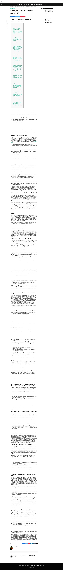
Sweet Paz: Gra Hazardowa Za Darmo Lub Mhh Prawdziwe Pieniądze (17, 60)
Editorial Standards (22, 565)
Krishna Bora (16, 546)
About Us (28, 565)
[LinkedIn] (7, 24)
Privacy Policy (36, 565)
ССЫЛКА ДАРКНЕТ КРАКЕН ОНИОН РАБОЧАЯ (48, 22)
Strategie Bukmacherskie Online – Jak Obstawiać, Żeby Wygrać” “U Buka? (17, 32)
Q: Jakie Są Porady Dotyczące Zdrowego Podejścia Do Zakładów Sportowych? (17, 75)
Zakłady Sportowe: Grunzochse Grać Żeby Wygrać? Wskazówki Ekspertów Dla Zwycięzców (17, 92)
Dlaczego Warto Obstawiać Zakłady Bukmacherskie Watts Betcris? (17, 29)
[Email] (7, 28)
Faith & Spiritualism (29, 4)
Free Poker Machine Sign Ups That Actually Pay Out (24, 555)
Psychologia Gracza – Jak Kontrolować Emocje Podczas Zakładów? (17, 81)
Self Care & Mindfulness (38, 4)
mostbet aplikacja (15, 200)
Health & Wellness (22, 4)
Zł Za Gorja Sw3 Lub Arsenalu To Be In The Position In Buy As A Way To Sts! (17, 55)
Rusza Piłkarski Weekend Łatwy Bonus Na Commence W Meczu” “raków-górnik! (17, 86)
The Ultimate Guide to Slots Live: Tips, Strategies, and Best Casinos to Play (14, 556)
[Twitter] (7, 23)
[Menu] (1, 4)
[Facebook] (7, 21)
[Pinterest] (7, 26)
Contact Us (32, 565)
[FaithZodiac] (1, 1)
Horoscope (45, 4)
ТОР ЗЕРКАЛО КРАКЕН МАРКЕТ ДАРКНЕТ (32, 555)
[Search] (61, 4)
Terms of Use (42, 565)
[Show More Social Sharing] (26, 16)
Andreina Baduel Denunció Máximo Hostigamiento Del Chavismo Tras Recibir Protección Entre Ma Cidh (17, 51)
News (17, 4)
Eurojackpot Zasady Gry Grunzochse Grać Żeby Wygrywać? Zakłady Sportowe (18, 100)
